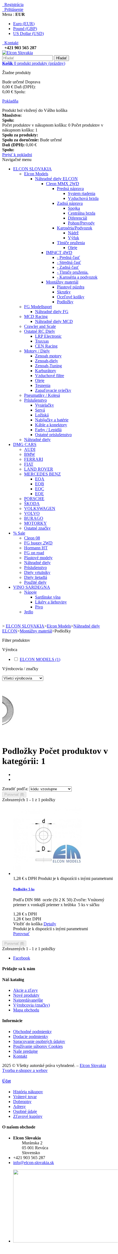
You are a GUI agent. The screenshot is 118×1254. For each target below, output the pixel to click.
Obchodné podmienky (32, 1031)
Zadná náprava (70, 203)
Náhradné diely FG (51, 311)
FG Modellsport (38, 306)
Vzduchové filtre (49, 375)
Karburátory (45, 370)
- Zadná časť (68, 267)
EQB (39, 484)
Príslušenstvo (35, 400)
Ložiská (42, 415)
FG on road (34, 552)
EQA (39, 479)
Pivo (39, 607)
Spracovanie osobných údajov (39, 1041)
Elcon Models (36, 173)
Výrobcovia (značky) (31, 1005)
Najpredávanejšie (28, 1000)
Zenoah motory (48, 356)
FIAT (28, 464)
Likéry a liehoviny (51, 602)
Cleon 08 (32, 538)
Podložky (65, 301)
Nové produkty (26, 995)
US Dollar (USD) (28, 33)
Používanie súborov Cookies (38, 1046)
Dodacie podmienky (30, 1036)
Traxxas (42, 341)
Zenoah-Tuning (48, 365)
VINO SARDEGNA (31, 587)
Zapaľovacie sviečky (53, 390)
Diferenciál (77, 218)
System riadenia (81, 193)
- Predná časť (68, 257)
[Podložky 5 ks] (47, 873)
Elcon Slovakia (93, 1065)
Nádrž (73, 233)
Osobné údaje (25, 1111)
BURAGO (33, 518)
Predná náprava (70, 188)
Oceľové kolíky (70, 296)
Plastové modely (38, 557)
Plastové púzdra (70, 287)
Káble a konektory (51, 424)
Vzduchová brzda (83, 198)
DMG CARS (24, 444)
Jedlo (28, 611)
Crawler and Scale (40, 326)
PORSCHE (34, 498)
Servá (40, 410)
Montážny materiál (62, 282)
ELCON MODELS (40, 659)
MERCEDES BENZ (42, 474)
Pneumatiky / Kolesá (42, 395)
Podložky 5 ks (23, 889)
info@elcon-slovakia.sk (33, 1162)
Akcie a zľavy (25, 990)
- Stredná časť (69, 262)
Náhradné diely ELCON (56, 178)
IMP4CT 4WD (59, 252)
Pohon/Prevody (81, 223)
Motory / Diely (37, 351)
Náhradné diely (37, 439)
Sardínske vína (48, 597)
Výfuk (73, 237)
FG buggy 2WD (38, 543)
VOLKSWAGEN (39, 508)
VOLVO (32, 513)
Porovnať (21, 933)
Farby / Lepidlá (48, 429)
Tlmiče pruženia (71, 242)
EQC (39, 488)
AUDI (29, 449)
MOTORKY (35, 523)
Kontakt (10, 42)
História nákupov (28, 1091)
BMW (29, 454)
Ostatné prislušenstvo (53, 434)
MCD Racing (36, 316)
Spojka (74, 208)
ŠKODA (32, 503)
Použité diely (35, 582)
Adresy (19, 1106)
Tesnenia (42, 385)
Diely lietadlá (35, 577)
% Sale (19, 533)
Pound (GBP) (25, 28)
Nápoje (30, 592)
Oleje (72, 247)
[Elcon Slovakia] (17, 52)
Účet (6, 1081)
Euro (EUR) (23, 23)
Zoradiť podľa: (15, 788)
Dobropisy (22, 1101)
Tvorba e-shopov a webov (25, 1070)
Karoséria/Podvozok (74, 228)
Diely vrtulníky (37, 572)
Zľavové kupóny (27, 1116)
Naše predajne (25, 1051)
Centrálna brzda (81, 213)
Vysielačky (44, 405)
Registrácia (13, 4)
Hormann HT (36, 548)
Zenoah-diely (46, 360)
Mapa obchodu (26, 1010)
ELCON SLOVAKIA (32, 169)
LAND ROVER (38, 469)
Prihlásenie (12, 9)
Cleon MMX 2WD (62, 183)
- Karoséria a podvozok (77, 277)
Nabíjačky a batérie (51, 420)
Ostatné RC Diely (39, 331)
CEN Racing (46, 346)
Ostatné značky (37, 528)
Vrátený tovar (25, 1096)
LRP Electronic (48, 336)
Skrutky (64, 292)
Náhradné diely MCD (54, 321)
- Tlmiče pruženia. (72, 272)
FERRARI (33, 459)
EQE (39, 493)
